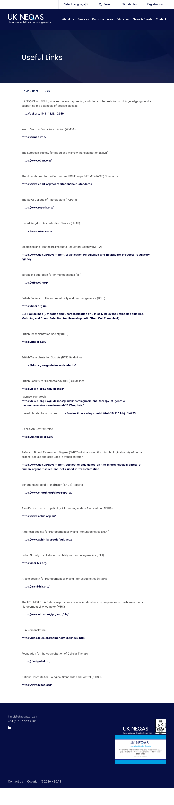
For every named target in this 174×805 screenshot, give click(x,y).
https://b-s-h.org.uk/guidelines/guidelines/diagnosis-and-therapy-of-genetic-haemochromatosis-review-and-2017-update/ (74, 403)
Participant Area (102, 19)
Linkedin (9, 727)
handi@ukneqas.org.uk (22, 716)
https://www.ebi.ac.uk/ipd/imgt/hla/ (45, 614)
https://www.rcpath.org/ (38, 207)
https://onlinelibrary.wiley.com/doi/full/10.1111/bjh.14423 (97, 413)
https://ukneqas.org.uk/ (37, 436)
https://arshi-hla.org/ (35, 586)
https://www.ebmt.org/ (37, 160)
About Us (68, 19)
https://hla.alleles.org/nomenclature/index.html (53, 638)
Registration (155, 4)
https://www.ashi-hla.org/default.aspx (47, 539)
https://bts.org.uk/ (34, 341)
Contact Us (15, 781)
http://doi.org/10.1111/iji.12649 (43, 113)
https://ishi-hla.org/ (34, 563)
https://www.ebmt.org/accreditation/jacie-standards (57, 184)
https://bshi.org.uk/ (34, 306)
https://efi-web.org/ (35, 282)
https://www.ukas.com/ (37, 231)
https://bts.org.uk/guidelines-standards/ (49, 365)
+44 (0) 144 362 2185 (22, 721)
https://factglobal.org (36, 661)
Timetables (130, 4)
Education (123, 19)
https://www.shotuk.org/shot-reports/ (47, 492)
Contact (161, 19)
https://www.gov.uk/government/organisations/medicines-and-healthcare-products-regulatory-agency (86, 257)
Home (25, 91)
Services (83, 19)
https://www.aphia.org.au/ (39, 516)
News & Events (142, 19)
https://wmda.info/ (34, 137)
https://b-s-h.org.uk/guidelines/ (43, 388)
